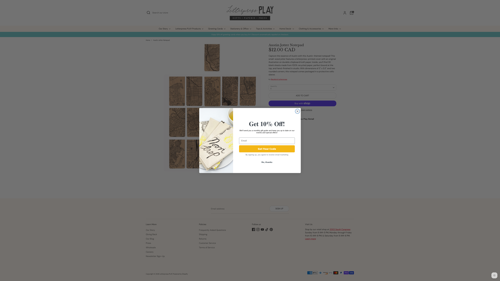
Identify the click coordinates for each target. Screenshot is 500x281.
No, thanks (266, 162)
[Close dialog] (297, 111)
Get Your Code (267, 149)
